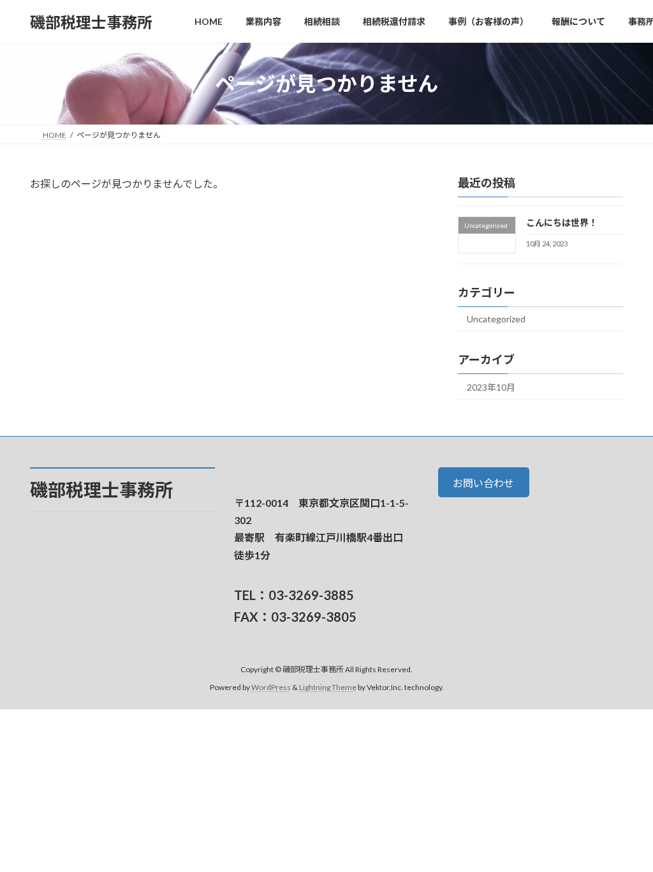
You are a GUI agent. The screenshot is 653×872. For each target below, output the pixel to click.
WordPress (271, 687)
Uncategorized (496, 318)
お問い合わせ (483, 482)
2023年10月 (491, 387)
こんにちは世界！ (562, 222)
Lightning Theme (327, 687)
